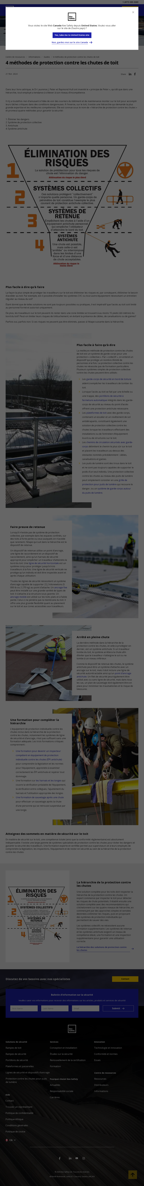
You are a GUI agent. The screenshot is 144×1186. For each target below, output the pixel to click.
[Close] (133, 12)
